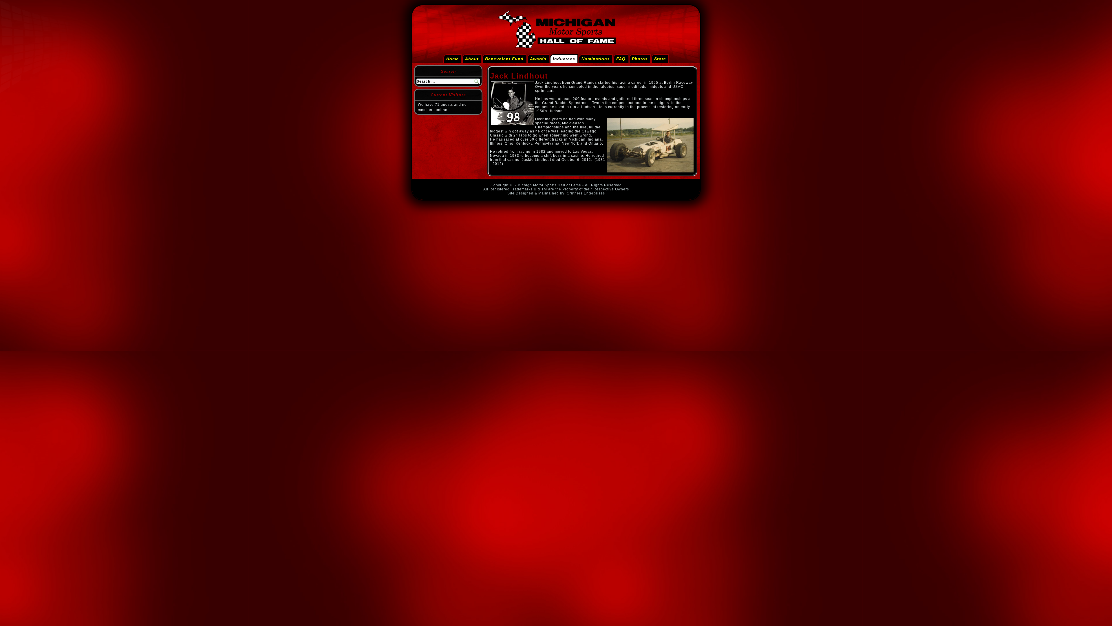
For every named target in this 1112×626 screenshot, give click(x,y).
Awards (538, 59)
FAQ (621, 59)
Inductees (564, 59)
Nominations (595, 59)
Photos (640, 59)
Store (660, 59)
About (472, 59)
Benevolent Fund (504, 59)
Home (452, 59)
